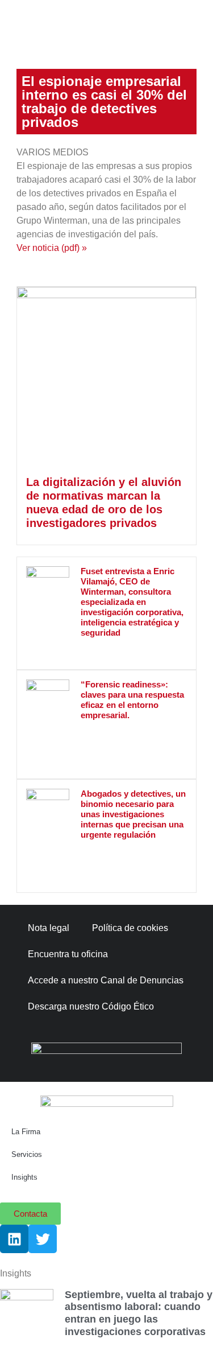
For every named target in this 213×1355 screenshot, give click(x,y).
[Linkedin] (14, 1239)
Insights (24, 1177)
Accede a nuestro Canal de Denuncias (105, 980)
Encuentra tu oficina (68, 954)
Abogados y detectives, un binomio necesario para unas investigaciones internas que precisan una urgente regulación (133, 814)
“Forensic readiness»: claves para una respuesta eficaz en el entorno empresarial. (132, 699)
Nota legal (48, 928)
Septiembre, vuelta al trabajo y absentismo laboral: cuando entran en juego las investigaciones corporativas (138, 1313)
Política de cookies (130, 928)
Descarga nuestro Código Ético (91, 1006)
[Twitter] (42, 1239)
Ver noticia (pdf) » (51, 248)
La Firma (25, 1131)
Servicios (26, 1154)
